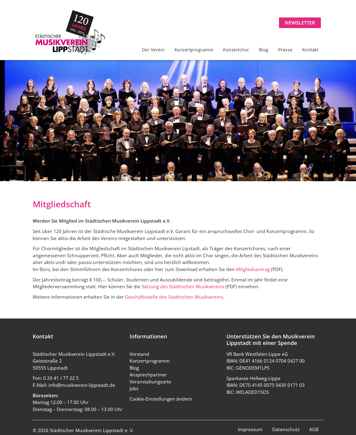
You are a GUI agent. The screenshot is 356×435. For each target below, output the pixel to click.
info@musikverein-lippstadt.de (81, 385)
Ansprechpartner (148, 375)
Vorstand (139, 354)
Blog (264, 50)
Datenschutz (286, 429)
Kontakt (310, 50)
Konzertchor (236, 50)
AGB (313, 429)
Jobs (134, 388)
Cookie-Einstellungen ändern (161, 399)
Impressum (250, 429)
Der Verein (153, 50)
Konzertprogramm (194, 50)
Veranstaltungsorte (150, 382)
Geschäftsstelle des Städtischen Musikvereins (174, 297)
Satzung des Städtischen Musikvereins (183, 286)
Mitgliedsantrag (253, 269)
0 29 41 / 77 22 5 (61, 378)
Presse (285, 50)
